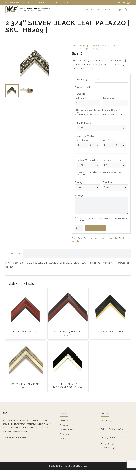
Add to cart (95, 227)
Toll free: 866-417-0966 (112, 429)
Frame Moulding (97, 46)
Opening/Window (86, 136)
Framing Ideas (66, 430)
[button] (60, 48)
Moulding (83, 46)
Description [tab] (14, 253)
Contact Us (65, 438)
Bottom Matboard (86, 160)
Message (79, 195)
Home (74, 46)
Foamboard (108, 182)
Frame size (80, 94)
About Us (64, 434)
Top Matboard (84, 123)
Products (64, 421)
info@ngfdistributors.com (35, 2)
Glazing (78, 182)
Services (64, 425)
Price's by (82, 79)
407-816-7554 (13, 2)
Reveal (112, 160)
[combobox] (81, 103)
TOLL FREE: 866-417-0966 (61, 2)
